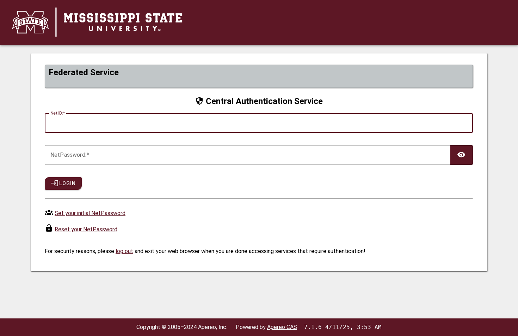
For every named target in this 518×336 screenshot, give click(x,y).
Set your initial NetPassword (90, 213)
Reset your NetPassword (86, 229)
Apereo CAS (282, 327)
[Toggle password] (461, 155)
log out (124, 251)
